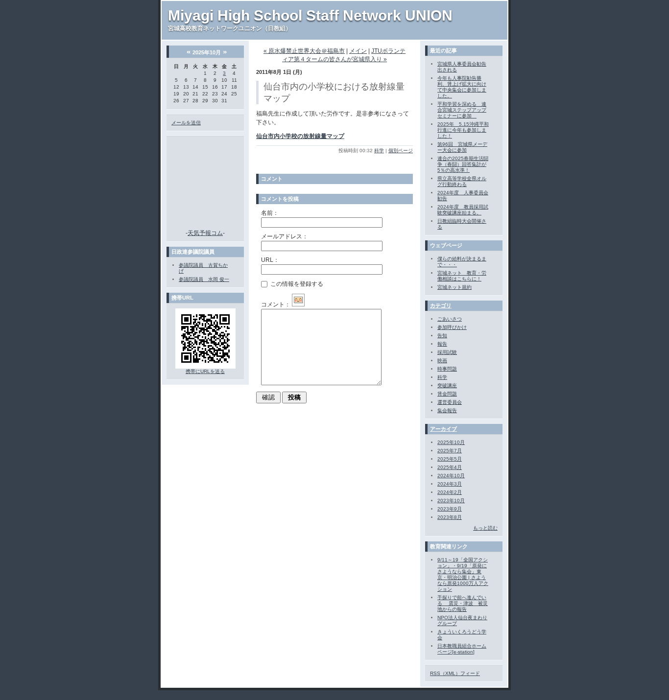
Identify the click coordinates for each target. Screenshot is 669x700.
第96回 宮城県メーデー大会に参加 (462, 147)
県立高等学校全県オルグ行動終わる (461, 181)
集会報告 (447, 410)
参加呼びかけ (452, 327)
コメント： (275, 304)
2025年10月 (451, 442)
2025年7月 (449, 450)
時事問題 (447, 369)
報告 (442, 344)
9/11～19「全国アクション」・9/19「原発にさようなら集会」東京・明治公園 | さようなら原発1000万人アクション (462, 574)
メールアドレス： (284, 236)
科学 (379, 150)
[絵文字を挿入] (298, 304)
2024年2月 (449, 492)
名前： (270, 213)
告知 (442, 335)
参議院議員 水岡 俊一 (204, 279)
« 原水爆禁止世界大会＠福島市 (304, 50)
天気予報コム (205, 233)
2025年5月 (449, 459)
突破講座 (447, 385)
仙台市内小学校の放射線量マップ (300, 136)
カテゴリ (441, 305)
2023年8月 (449, 517)
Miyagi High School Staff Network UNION (310, 15)
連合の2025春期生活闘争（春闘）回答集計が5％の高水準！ (462, 164)
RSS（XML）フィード (455, 673)
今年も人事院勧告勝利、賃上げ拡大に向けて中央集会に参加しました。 (461, 86)
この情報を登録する (296, 283)
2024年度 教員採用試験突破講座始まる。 (462, 209)
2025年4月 (449, 467)
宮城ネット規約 (454, 287)
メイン (358, 50)
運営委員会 (449, 402)
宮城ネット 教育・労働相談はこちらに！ (461, 275)
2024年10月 (451, 475)
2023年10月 (451, 500)
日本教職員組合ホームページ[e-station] (461, 648)
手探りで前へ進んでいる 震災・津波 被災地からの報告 (462, 603)
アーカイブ (443, 429)
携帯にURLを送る (205, 371)
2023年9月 (449, 509)
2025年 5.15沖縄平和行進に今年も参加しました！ (463, 130)
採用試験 (447, 352)
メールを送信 (186, 122)
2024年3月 (449, 484)
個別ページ (400, 150)
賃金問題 (447, 394)
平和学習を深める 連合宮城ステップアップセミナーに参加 (461, 109)
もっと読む (485, 528)
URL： (270, 260)
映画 (442, 360)
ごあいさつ (449, 319)
